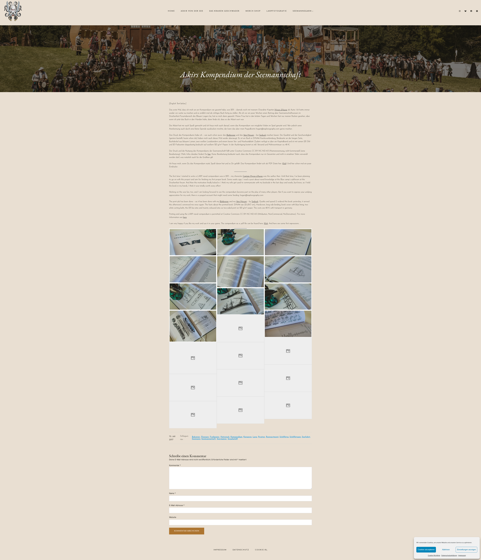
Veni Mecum (248, 135)
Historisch (224, 437)
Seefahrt (306, 437)
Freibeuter (214, 437)
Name (172, 493)
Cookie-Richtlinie (434, 555)
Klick (284, 164)
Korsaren (247, 437)
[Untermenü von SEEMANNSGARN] (312, 11)
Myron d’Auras (281, 110)
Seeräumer (222, 439)
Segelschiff (233, 439)
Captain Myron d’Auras (253, 176)
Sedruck (262, 135)
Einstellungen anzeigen (466, 549)
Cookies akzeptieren (426, 549)
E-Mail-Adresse (177, 505)
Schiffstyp (284, 437)
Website (172, 517)
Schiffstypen (295, 437)
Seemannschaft (208, 439)
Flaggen (205, 437)
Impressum (462, 555)
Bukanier (196, 437)
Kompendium (236, 437)
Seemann (196, 439)
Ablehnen (446, 549)
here (185, 217)
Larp (255, 437)
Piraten (261, 437)
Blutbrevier (230, 135)
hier (209, 154)
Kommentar (175, 465)
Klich (266, 224)
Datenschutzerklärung (449, 555)
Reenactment (272, 437)
